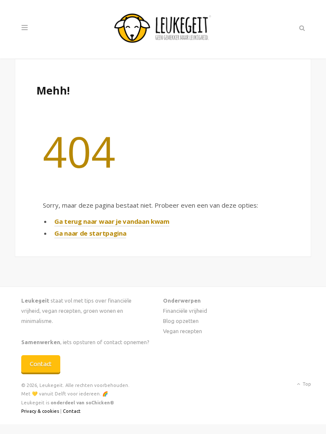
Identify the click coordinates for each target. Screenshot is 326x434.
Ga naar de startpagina (90, 233)
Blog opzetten (181, 321)
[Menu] (24, 28)
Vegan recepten (182, 331)
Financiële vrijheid (185, 311)
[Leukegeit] (163, 29)
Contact (41, 363)
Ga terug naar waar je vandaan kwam (111, 221)
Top (306, 384)
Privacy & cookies (40, 411)
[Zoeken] (301, 27)
